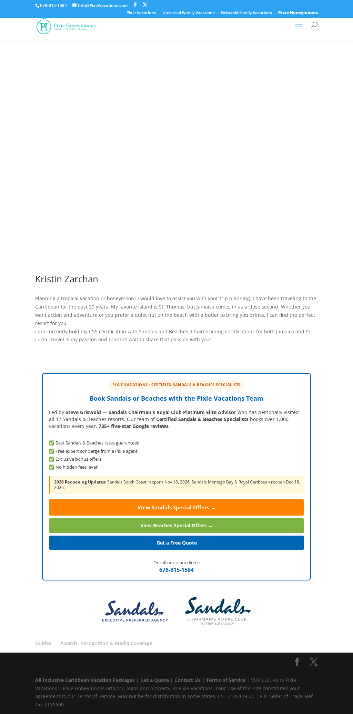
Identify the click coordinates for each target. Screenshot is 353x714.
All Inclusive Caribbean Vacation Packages (85, 680)
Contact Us (188, 680)
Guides (43, 643)
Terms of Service (225, 680)
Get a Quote (155, 680)
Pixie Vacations (141, 13)
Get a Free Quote (177, 542)
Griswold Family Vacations (246, 13)
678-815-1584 (176, 570)
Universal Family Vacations (188, 13)
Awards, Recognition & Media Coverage (106, 643)
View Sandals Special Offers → (177, 507)
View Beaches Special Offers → (176, 525)
